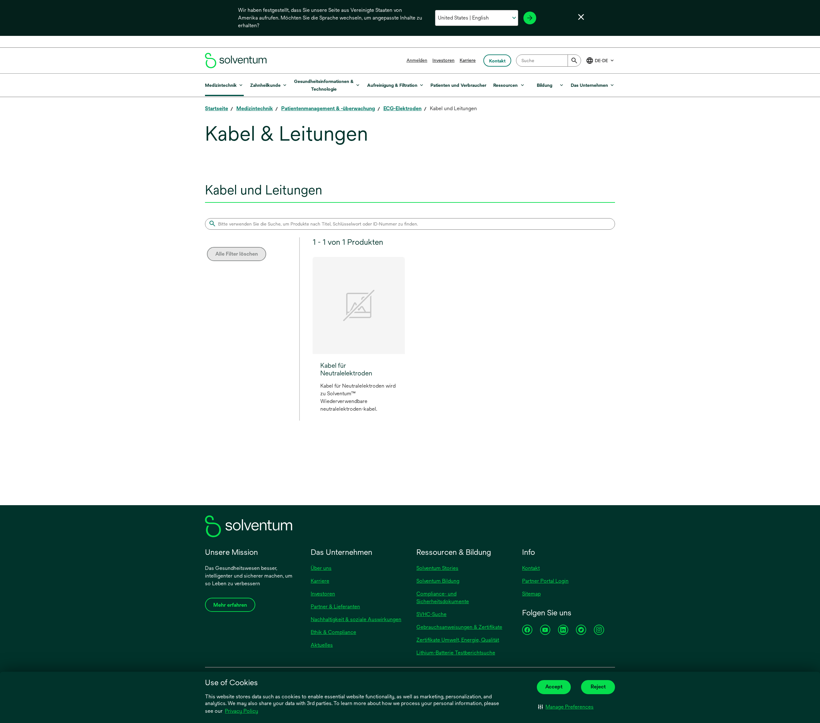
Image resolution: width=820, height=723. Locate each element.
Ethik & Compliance (333, 632)
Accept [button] (553, 687)
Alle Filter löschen (236, 254)
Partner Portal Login (545, 581)
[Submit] (574, 60)
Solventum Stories (437, 568)
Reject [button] (598, 687)
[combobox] (548, 60)
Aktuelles (322, 645)
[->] (529, 18)
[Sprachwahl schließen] (581, 17)
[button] (566, 707)
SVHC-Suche (431, 614)
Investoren (443, 60)
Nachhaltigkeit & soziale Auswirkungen (356, 619)
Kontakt (531, 568)
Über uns (321, 568)
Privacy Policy (242, 711)
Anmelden (416, 60)
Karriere (468, 60)
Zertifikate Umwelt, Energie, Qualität (457, 640)
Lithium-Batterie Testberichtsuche (455, 653)
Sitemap (531, 594)
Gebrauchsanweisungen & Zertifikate (459, 627)
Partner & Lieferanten (335, 607)
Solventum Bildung (437, 581)
